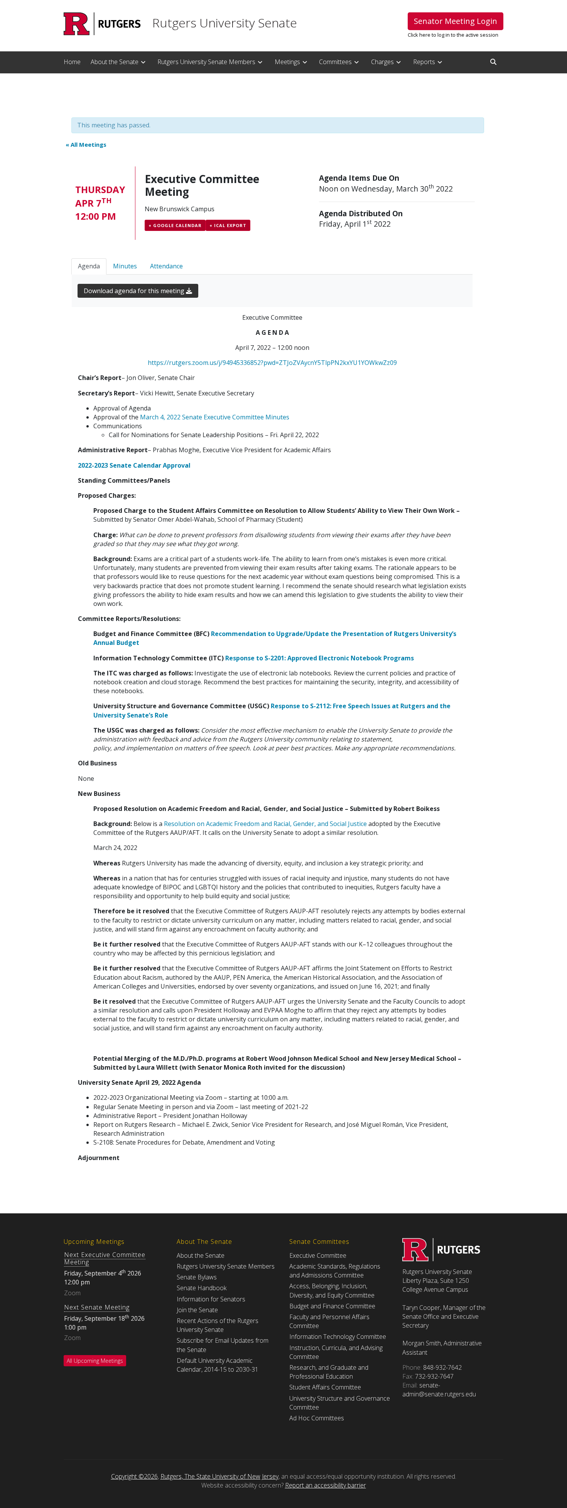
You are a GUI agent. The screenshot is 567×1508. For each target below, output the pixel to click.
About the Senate (114, 62)
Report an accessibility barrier (325, 1485)
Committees (335, 62)
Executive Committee (317, 1255)
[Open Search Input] (493, 62)
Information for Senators (211, 1299)
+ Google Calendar (175, 225)
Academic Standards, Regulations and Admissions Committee (334, 1270)
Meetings (287, 62)
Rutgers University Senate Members (206, 62)
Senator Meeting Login (455, 21)
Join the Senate (197, 1310)
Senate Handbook (201, 1288)
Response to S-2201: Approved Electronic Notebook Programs (319, 658)
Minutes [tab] (125, 266)
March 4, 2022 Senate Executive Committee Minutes (214, 417)
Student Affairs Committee (325, 1387)
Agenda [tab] (89, 266)
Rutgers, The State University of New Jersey (219, 1476)
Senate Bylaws (197, 1277)
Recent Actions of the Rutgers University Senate (217, 1325)
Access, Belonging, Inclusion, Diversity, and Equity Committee (332, 1290)
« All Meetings (86, 144)
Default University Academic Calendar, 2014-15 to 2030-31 (217, 1365)
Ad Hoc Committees (316, 1418)
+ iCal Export (227, 225)
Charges (382, 62)
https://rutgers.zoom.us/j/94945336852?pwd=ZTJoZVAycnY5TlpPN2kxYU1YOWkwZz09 (272, 362)
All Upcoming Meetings (95, 1360)
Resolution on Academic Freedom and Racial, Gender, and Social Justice (265, 823)
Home (72, 62)
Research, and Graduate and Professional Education (328, 1372)
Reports (424, 62)
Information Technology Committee (337, 1336)
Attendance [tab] (166, 266)
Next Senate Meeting (97, 1307)
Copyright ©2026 (134, 1476)
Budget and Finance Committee (332, 1306)
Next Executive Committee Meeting (104, 1258)
